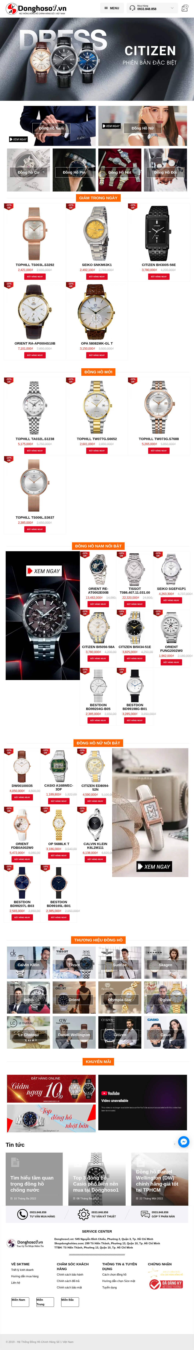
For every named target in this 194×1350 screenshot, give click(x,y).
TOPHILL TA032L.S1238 (35, 439)
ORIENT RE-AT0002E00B (98, 590)
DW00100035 (22, 786)
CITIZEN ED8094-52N (95, 787)
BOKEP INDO (24, 1320)
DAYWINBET (104, 1316)
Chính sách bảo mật (69, 1287)
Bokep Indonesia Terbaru (21, 1316)
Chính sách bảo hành (70, 1274)
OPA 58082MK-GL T (97, 343)
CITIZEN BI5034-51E (135, 647)
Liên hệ (15, 1282)
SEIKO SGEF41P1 (171, 589)
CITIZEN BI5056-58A (98, 647)
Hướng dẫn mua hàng (24, 1276)
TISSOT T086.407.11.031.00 (135, 590)
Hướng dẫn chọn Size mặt (118, 1281)
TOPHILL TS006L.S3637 (35, 517)
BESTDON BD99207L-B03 (22, 904)
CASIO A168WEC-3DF (58, 787)
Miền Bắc (67, 1299)
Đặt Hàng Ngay (35, 277)
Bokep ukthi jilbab (70, 1316)
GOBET (149, 1316)
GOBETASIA (88, 1316)
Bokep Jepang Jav (48, 1316)
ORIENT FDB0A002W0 (22, 846)
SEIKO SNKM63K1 (97, 265)
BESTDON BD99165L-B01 (59, 904)
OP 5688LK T (58, 844)
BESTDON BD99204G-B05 (98, 707)
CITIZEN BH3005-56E (159, 265)
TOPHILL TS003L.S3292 (35, 265)
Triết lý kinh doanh (22, 1269)
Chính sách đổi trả (68, 1281)
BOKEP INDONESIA (45, 1320)
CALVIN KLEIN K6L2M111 (95, 846)
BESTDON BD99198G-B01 (135, 707)
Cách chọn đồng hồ (114, 1274)
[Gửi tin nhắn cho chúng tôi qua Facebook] (183, 1142)
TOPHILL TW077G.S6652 (97, 439)
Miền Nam (18, 1299)
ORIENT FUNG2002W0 (171, 649)
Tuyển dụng (109, 1287)
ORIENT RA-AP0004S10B (35, 343)
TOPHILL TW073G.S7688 (159, 439)
